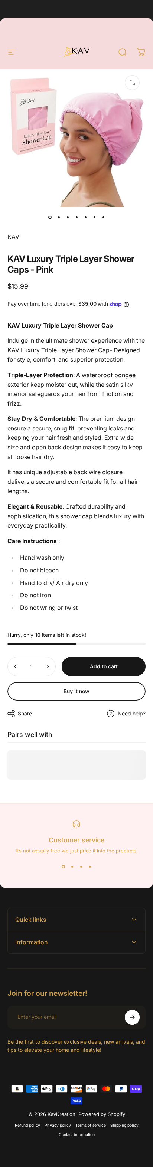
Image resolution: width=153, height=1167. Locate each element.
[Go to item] (49, 217)
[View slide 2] (72, 866)
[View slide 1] (63, 866)
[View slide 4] (89, 866)
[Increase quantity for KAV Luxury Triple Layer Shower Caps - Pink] (47, 666)
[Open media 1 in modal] (132, 82)
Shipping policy (124, 1125)
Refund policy (27, 1125)
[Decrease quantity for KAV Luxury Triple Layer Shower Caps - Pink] (15, 666)
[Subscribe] (132, 1017)
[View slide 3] (80, 866)
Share (25, 713)
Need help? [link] (132, 713)
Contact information (77, 1134)
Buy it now (76, 691)
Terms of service (90, 1125)
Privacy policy (58, 1125)
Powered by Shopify (101, 1114)
